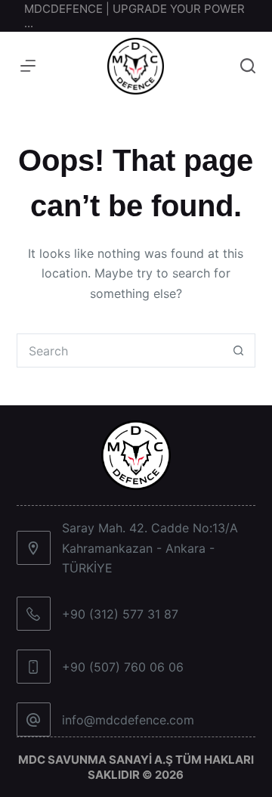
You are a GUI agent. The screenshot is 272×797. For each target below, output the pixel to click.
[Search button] (238, 350)
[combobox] (120, 350)
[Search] (247, 65)
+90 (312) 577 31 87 (120, 614)
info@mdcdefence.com (128, 719)
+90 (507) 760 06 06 (123, 667)
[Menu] (28, 65)
